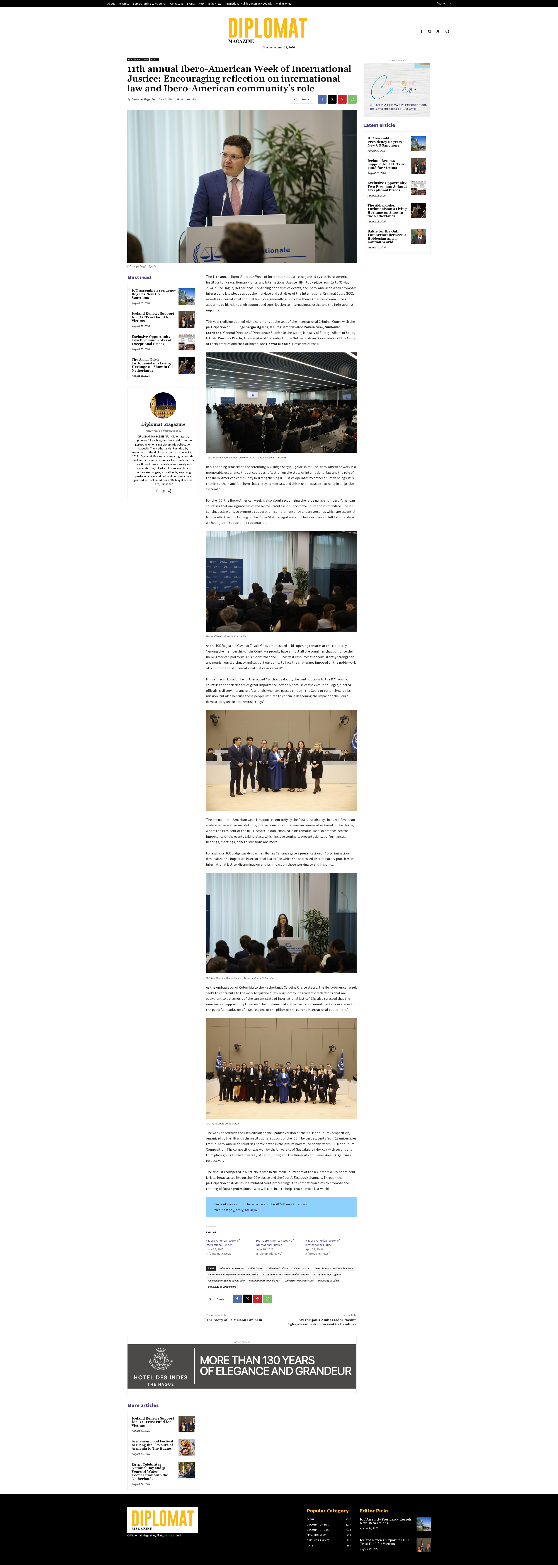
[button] (447, 31)
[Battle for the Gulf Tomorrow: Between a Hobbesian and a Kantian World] (418, 236)
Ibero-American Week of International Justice (233, 1274)
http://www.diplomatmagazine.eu (163, 430)
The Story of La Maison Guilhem (234, 1320)
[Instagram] (430, 31)
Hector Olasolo (302, 1268)
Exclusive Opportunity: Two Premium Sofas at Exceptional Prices (152, 340)
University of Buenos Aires (298, 1280)
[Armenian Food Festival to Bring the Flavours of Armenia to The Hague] (187, 1447)
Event (154, 59)
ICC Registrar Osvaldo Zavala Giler (226, 1280)
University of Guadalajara (222, 1286)
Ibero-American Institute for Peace (334, 1268)
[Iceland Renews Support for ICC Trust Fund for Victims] (187, 319)
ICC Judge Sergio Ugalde (326, 1274)
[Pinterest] (342, 99)
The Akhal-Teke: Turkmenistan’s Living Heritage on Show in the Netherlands (153, 365)
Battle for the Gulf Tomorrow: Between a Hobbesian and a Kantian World (386, 236)
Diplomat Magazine (143, 99)
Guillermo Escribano (278, 1268)
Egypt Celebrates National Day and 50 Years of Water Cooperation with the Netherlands (150, 1471)
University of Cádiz (328, 1280)
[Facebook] (422, 31)
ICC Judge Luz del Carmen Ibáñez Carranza (285, 1274)
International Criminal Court (264, 1280)
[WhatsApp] (352, 99)
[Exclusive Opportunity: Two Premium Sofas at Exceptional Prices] (187, 342)
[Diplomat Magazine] (279, 30)
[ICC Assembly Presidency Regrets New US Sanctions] (187, 296)
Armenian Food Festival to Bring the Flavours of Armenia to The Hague (152, 1445)
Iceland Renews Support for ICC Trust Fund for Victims (153, 317)
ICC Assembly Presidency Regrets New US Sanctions (154, 294)
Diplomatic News (138, 59)
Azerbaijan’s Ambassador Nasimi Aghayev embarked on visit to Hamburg (322, 1322)
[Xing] (169, 490)
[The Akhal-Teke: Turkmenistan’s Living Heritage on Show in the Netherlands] (187, 365)
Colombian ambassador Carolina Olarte (240, 1268)
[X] (438, 31)
